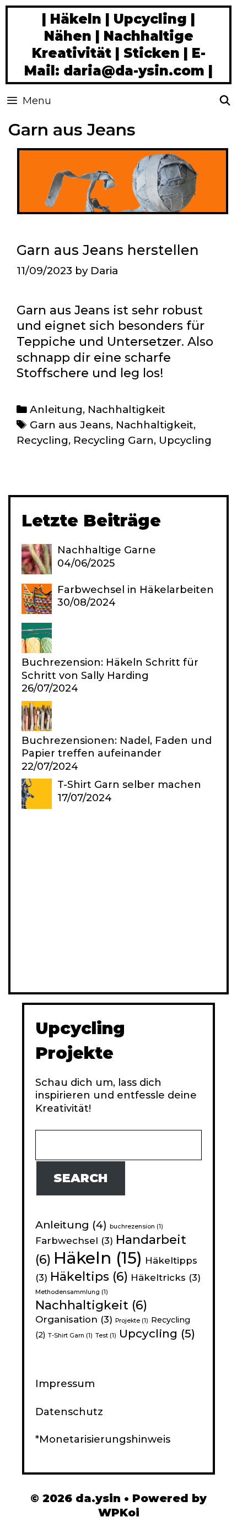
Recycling (42, 440)
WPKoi (118, 1512)
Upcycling (185, 440)
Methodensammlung (71, 1292)
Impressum (65, 1384)
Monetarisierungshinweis (104, 1439)
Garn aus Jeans (70, 424)
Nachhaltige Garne (106, 550)
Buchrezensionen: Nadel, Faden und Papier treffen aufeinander (116, 747)
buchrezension (136, 1226)
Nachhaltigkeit (126, 409)
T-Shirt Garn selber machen (129, 785)
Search (80, 1178)
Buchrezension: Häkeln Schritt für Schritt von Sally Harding (109, 668)
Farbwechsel (74, 1240)
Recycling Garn (113, 440)
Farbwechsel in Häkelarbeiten (135, 590)
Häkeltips (89, 1276)
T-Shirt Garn (70, 1335)
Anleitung (56, 409)
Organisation (73, 1319)
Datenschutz (69, 1412)
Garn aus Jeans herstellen (108, 250)
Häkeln (97, 1258)
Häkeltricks (166, 1277)
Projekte (131, 1320)
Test (105, 1335)
